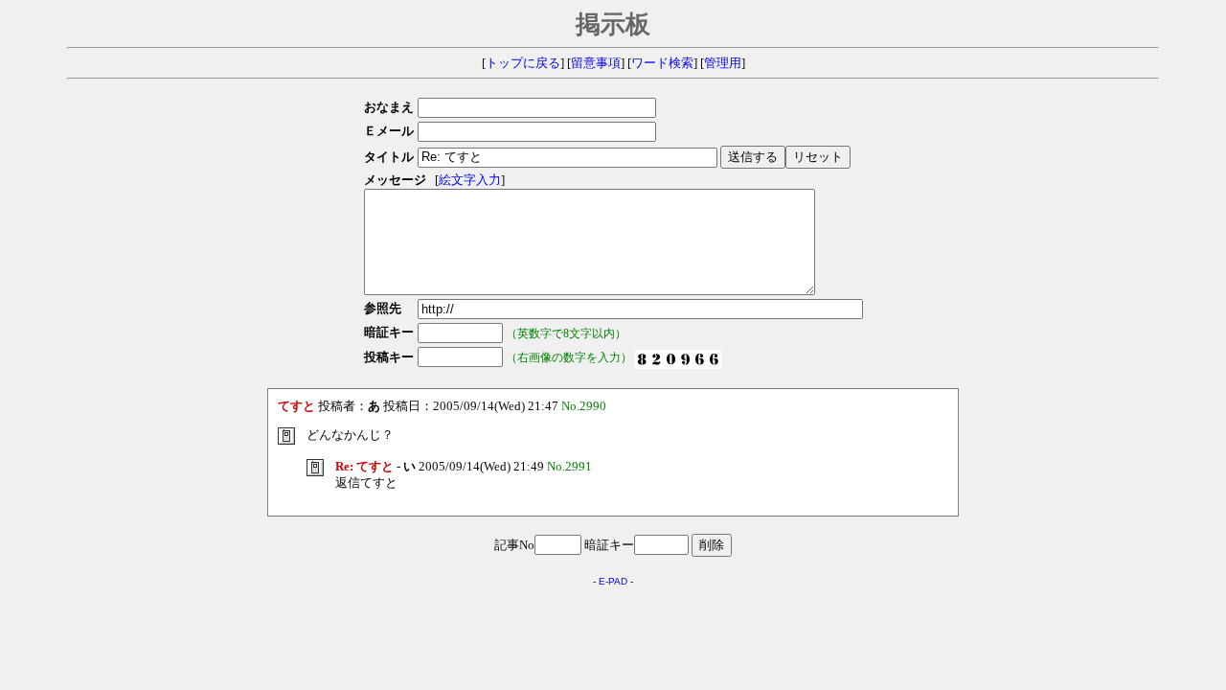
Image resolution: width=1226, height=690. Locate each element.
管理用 (722, 63)
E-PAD (613, 581)
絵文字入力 (470, 180)
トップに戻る (523, 63)
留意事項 (596, 63)
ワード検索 (662, 63)
